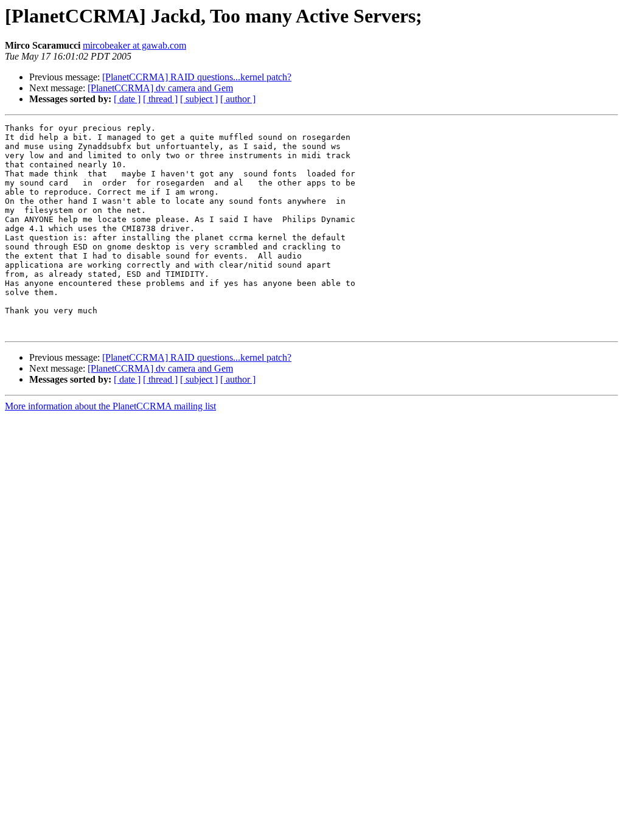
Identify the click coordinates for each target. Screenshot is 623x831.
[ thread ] (160, 99)
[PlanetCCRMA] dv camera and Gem (160, 88)
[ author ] (238, 99)
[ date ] (127, 99)
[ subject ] (199, 99)
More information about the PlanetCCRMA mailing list (110, 406)
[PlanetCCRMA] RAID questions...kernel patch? (196, 77)
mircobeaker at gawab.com (134, 45)
